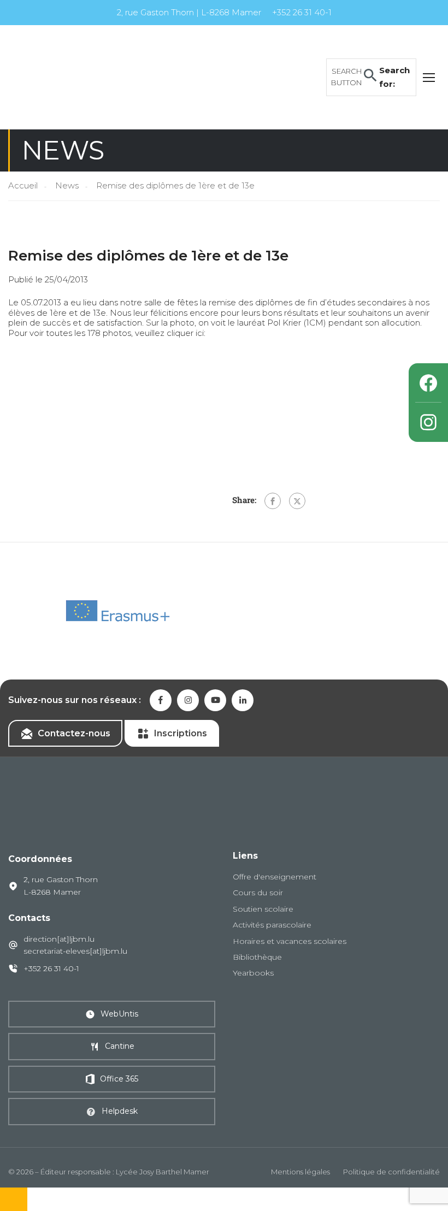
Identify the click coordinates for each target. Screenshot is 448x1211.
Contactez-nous (74, 733)
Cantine (119, 1046)
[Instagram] (428, 422)
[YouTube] (215, 700)
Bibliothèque (257, 957)
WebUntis (119, 1014)
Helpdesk (120, 1111)
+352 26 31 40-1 (302, 12)
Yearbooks (253, 973)
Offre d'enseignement (274, 877)
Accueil (23, 185)
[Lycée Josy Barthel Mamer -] (93, 76)
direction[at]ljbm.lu (59, 939)
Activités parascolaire (272, 925)
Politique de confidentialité (391, 1171)
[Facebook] (272, 501)
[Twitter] (297, 501)
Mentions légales (300, 1171)
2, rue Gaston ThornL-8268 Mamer (60, 885)
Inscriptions (180, 733)
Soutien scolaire (263, 909)
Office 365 (119, 1079)
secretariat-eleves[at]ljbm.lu (75, 951)
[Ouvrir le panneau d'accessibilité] (13, 1199)
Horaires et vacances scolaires (289, 941)
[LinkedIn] (243, 700)
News (67, 185)
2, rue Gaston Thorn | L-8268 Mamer (189, 12)
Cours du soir (258, 892)
